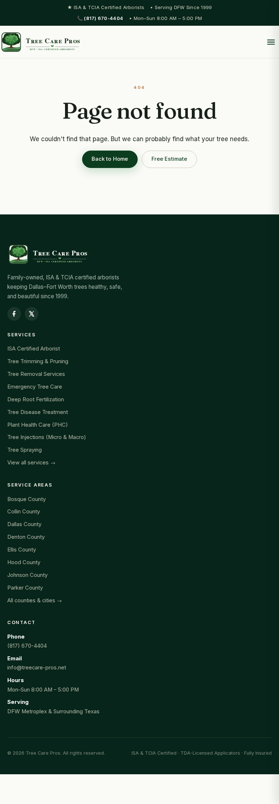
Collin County (23, 511)
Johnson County (27, 575)
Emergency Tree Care (34, 386)
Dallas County (24, 524)
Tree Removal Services (36, 374)
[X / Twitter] (32, 314)
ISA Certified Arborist (33, 348)
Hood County (23, 562)
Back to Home (110, 159)
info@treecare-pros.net (36, 667)
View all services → (31, 462)
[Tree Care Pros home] (40, 42)
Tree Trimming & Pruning (37, 361)
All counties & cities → (34, 600)
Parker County (25, 587)
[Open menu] (271, 42)
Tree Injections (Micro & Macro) (46, 437)
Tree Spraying (24, 450)
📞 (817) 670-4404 (100, 18)
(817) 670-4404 (27, 646)
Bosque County (26, 499)
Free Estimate (169, 159)
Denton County (26, 537)
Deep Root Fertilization (35, 399)
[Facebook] (14, 314)
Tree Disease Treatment (37, 412)
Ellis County (21, 549)
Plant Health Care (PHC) (37, 425)
